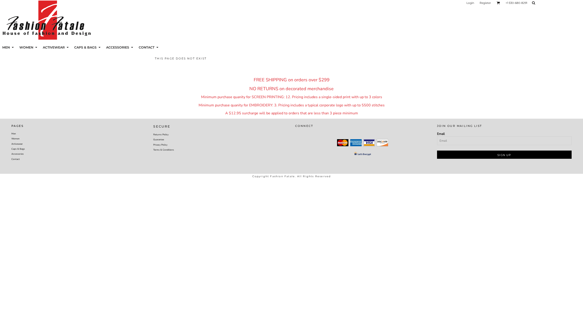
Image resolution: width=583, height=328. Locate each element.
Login (470, 3)
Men (13, 133)
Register (485, 3)
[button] (498, 3)
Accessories (17, 154)
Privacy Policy (160, 144)
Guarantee (158, 139)
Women (15, 138)
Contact (15, 159)
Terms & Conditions (163, 149)
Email (441, 134)
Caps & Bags (18, 149)
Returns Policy (161, 134)
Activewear (17, 144)
